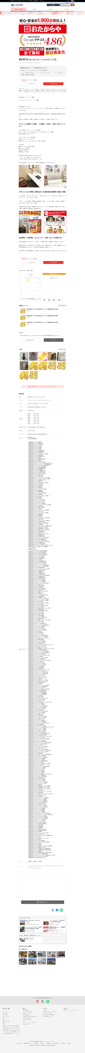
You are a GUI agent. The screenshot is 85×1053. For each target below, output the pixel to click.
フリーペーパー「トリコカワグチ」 (30, 1022)
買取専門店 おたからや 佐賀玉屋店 (36, 715)
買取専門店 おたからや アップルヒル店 (37, 821)
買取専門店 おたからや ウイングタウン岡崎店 (38, 657)
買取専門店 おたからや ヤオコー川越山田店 (38, 776)
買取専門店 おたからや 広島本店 (35, 678)
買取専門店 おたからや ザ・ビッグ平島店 (37, 674)
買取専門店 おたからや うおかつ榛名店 (37, 720)
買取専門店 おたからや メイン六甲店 (36, 634)
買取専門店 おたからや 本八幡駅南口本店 (37, 470)
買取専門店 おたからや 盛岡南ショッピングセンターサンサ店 (41, 648)
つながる (66, 9)
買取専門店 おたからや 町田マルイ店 (36, 713)
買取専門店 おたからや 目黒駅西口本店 (37, 576)
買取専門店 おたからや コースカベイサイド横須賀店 (39, 750)
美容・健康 (5, 1013)
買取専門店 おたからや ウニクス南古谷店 (37, 670)
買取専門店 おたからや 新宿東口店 (36, 487)
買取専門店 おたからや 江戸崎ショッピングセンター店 (40, 736)
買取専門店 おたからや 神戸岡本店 (36, 571)
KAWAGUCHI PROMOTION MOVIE (30, 1016)
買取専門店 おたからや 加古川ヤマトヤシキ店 (38, 591)
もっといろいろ (57, 72)
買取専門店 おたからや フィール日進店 (37, 759)
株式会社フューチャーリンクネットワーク (47, 1041)
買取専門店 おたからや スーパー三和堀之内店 (38, 686)
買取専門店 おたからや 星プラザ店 (36, 584)
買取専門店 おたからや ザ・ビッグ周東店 (37, 728)
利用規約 (36, 1043)
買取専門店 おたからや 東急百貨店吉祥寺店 (38, 830)
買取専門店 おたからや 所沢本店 (35, 516)
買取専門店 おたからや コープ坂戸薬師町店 (38, 692)
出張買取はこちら (31, 437)
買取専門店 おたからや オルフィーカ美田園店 (38, 746)
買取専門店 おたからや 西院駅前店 (36, 524)
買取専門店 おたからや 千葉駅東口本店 (37, 542)
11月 (33, 298)
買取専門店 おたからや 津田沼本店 (36, 753)
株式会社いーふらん (33, 549)
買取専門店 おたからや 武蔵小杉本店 (36, 696)
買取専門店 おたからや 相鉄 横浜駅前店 (37, 459)
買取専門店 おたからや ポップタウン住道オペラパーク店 (40, 644)
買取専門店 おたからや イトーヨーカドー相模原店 (39, 652)
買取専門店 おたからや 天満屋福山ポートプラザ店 (39, 787)
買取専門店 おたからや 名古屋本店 (36, 656)
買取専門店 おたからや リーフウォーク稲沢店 (38, 856)
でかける (50, 9)
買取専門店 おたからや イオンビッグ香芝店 (38, 489)
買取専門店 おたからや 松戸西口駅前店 (37, 472)
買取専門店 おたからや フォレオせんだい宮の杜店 (39, 689)
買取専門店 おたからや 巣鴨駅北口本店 (37, 521)
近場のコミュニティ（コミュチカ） (70, 1010)
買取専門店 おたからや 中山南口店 (36, 449)
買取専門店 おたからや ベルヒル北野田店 (37, 641)
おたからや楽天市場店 (32, 438)
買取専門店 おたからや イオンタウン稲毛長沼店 (39, 624)
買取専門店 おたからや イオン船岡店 (36, 557)
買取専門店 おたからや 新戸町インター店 (37, 828)
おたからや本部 (32, 547)
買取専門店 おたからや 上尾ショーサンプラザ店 (39, 533)
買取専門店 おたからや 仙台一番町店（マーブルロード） (40, 773)
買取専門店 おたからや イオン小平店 (36, 622)
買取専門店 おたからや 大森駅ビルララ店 (37, 479)
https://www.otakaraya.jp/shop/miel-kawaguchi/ (37, 434)
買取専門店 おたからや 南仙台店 (35, 851)
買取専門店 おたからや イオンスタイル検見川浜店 (39, 813)
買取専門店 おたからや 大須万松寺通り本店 (38, 562)
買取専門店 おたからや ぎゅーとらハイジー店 (38, 698)
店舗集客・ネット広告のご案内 (76, 12)
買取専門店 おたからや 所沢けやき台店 (37, 461)
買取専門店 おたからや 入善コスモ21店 (37, 687)
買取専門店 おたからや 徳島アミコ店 (36, 592)
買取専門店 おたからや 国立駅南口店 (36, 668)
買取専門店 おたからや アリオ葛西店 (36, 666)
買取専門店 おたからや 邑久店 (35, 843)
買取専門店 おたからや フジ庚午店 (36, 661)
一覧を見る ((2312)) (62, 305)
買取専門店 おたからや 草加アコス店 (36, 474)
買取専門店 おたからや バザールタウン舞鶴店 (38, 749)
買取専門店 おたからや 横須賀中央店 (36, 456)
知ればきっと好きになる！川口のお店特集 (11, 1025)
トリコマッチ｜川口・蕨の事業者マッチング (11, 1031)
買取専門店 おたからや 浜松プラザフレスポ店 (38, 679)
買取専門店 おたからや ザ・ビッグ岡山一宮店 (38, 673)
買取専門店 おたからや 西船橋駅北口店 (37, 536)
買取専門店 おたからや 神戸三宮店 (36, 824)
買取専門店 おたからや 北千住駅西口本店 (37, 560)
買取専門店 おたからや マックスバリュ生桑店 (38, 636)
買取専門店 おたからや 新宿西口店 (36, 452)
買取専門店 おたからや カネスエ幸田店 (37, 662)
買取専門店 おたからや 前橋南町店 (36, 494)
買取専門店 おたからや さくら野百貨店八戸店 (38, 594)
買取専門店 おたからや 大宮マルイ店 (36, 676)
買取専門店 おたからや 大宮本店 (35, 559)
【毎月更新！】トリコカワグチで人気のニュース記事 (12, 1027)
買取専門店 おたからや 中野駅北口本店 (37, 558)
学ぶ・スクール (6, 1016)
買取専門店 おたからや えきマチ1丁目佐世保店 (38, 817)
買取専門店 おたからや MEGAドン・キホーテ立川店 (39, 788)
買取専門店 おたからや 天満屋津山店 (36, 596)
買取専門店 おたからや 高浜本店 (35, 784)
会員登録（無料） (30, 340)
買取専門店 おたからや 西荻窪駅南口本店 (37, 577)
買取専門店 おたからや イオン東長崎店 (37, 771)
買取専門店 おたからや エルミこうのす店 (37, 708)
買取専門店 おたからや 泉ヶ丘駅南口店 (37, 658)
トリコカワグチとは (18, 1043)
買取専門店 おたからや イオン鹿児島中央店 (38, 540)
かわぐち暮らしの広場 (27, 1011)
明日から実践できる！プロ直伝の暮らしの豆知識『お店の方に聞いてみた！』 (12, 1030)
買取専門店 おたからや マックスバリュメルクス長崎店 (40, 504)
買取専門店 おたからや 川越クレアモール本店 (38, 526)
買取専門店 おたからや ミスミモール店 (37, 740)
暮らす (34, 9)
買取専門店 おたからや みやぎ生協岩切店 (37, 690)
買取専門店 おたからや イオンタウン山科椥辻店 (39, 797)
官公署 (4, 1022)
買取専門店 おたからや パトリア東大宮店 (37, 581)
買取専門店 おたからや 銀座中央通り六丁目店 (38, 610)
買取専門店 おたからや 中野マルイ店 (36, 502)
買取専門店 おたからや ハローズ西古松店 (37, 758)
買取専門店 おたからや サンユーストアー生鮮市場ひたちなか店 (42, 855)
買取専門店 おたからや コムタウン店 (36, 611)
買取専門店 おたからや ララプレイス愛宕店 (38, 729)
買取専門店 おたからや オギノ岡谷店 (36, 764)
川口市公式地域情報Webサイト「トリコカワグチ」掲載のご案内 (12, 1033)
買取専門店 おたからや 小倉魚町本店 (36, 532)
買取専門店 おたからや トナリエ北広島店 (37, 707)
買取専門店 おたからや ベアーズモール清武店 (38, 706)
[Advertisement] (43, 981)
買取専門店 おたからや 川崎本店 (35, 631)
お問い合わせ (42, 1043)
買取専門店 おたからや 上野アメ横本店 (37, 507)
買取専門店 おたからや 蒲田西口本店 (36, 534)
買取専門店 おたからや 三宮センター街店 (37, 473)
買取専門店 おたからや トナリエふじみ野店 (38, 716)
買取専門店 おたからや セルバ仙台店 (36, 627)
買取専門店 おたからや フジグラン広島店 (37, 664)
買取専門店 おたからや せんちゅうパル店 (37, 794)
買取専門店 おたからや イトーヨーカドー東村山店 (39, 509)
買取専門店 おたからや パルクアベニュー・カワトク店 (40, 790)
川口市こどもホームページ (28, 1013)
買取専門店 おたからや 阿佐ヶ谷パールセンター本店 (39, 608)
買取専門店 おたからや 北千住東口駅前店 (37, 466)
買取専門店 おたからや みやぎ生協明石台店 (38, 734)
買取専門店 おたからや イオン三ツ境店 (37, 500)
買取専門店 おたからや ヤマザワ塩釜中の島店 (38, 853)
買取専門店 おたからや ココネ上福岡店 (37, 809)
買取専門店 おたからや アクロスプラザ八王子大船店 (39, 763)
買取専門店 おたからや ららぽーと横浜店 (37, 822)
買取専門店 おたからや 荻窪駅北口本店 (37, 682)
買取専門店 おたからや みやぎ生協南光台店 (38, 691)
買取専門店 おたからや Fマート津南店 (37, 737)
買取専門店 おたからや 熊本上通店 (36, 789)
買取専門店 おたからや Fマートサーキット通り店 (39, 685)
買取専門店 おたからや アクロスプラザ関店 (38, 743)
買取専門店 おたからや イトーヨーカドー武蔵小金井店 (40, 525)
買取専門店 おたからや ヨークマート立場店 (38, 783)
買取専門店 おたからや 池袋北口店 (36, 443)
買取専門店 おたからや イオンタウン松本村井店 (39, 564)
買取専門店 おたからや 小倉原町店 (36, 587)
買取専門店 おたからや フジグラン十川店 (37, 493)
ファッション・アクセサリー (43, 72)
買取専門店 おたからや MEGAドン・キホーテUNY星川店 (40, 814)
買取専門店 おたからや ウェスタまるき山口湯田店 (39, 841)
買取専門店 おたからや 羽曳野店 (35, 831)
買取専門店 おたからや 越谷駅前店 (36, 483)
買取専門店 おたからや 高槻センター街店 (37, 730)
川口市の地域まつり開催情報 (48, 1014)
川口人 (24, 1021)
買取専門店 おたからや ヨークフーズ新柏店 (38, 800)
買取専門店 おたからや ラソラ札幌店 (36, 606)
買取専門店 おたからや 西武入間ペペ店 (37, 857)
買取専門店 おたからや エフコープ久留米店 (38, 805)
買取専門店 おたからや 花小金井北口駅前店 (38, 551)
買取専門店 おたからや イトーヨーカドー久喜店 (39, 482)
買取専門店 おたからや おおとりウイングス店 (38, 681)
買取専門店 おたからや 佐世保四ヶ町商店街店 (38, 554)
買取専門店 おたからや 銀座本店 (35, 496)
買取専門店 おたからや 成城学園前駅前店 (37, 468)
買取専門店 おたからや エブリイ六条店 (37, 768)
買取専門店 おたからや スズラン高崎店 (37, 811)
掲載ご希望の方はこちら (42, 902)
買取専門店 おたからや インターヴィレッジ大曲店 (39, 568)
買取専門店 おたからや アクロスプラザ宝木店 (38, 818)
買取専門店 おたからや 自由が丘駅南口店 (37, 538)
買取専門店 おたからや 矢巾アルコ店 (36, 747)
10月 (30, 298)
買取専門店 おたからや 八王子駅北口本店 (37, 544)
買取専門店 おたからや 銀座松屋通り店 (37, 451)
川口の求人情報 (26, 1024)
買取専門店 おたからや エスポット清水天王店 (38, 756)
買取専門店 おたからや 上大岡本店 (36, 444)
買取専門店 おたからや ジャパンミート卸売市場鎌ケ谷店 (40, 835)
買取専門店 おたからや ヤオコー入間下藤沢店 (38, 635)
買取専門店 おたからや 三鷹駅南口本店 (37, 572)
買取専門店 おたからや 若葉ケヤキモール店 (38, 647)
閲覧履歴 (50, 4)
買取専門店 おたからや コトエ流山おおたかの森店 (39, 517)
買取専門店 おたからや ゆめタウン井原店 (37, 717)
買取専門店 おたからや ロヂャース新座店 (37, 779)
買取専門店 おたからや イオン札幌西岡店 (37, 775)
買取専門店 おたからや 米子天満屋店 (36, 604)
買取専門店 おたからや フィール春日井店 (37, 588)
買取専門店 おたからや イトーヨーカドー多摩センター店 (40, 545)
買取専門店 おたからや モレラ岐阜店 (36, 613)
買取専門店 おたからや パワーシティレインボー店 (39, 477)
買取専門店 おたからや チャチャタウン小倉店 (38, 605)
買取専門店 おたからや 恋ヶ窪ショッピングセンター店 (40, 702)
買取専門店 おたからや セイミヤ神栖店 (37, 712)
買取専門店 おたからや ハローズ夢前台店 (37, 732)
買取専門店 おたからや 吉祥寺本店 (36, 519)
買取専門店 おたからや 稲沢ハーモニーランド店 (39, 838)
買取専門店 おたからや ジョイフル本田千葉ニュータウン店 (41, 726)
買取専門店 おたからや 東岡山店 (35, 844)
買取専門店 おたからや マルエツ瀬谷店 (37, 555)
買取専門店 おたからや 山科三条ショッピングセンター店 (40, 793)
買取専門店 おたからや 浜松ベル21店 (36, 614)
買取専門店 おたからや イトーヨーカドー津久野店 (39, 541)
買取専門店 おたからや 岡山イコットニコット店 (39, 638)
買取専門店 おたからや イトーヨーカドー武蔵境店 (39, 520)
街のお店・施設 (18, 9)
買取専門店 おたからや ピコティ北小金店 (37, 563)
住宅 (3, 1019)
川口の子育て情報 (26, 1017)
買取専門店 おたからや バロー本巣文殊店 (37, 808)
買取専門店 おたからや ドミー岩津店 (36, 762)
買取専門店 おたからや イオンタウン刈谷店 (38, 630)
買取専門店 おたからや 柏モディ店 (36, 511)
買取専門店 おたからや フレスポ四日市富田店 (38, 760)
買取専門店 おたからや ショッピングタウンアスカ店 (39, 660)
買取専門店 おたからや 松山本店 (35, 683)
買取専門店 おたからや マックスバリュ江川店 (38, 751)
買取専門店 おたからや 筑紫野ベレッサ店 (37, 804)
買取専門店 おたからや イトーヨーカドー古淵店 (39, 495)
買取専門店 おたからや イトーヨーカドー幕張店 (39, 537)
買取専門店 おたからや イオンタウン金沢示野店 (39, 672)
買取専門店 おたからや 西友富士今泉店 (37, 585)
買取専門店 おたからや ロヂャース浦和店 (37, 767)
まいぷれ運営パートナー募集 (65, 1043)
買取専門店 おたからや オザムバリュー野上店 (38, 806)
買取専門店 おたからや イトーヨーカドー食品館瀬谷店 (40, 754)
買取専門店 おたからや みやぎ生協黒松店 (37, 653)
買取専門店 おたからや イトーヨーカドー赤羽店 (39, 602)
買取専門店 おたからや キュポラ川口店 (37, 499)
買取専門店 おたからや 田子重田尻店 (36, 724)
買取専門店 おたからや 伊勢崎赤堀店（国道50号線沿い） (40, 849)
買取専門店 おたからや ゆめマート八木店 (37, 725)
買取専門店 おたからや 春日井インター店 (37, 847)
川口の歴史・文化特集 (27, 1019)
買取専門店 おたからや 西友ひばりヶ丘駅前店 (38, 546)
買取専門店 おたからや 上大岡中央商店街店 (38, 649)
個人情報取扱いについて (28, 1043)
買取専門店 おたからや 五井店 (35, 460)
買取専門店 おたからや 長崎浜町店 (36, 796)
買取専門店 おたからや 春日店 (35, 836)
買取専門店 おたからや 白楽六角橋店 (36, 709)
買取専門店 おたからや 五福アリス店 (36, 719)
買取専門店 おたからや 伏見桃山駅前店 (37, 567)
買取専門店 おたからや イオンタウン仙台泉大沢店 (39, 733)
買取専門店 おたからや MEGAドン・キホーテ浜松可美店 (40, 845)
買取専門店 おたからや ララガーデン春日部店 (38, 801)
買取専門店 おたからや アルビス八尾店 (37, 780)
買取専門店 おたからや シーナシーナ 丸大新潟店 (39, 566)
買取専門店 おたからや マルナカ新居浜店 (37, 553)
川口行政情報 (25, 1010)
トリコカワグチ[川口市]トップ (8, 12)
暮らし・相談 (5, 1014)
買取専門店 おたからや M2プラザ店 (36, 621)
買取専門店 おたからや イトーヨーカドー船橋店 (39, 600)
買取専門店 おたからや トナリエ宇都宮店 (37, 580)
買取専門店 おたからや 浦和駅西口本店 (37, 574)
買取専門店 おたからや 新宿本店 (35, 486)
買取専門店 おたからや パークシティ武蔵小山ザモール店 (40, 462)
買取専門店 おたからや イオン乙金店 (36, 770)
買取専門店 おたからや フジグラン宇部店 (37, 628)
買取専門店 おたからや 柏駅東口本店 (36, 618)
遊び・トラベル (6, 1017)
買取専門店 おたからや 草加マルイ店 (36, 700)
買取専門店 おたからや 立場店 (35, 448)
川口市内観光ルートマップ (48, 1016)
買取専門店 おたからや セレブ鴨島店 (36, 703)
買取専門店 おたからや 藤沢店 (35, 457)
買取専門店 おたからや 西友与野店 (36, 476)
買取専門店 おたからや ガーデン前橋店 (37, 704)
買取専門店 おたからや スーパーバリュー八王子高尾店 (40, 742)
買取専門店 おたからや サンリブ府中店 (37, 699)
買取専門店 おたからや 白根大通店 (36, 792)
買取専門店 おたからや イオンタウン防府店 (38, 677)
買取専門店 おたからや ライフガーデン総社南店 (39, 523)
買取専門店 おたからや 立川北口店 (36, 485)
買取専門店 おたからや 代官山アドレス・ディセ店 (39, 669)
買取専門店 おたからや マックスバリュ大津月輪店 (39, 766)
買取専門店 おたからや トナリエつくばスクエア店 (39, 655)
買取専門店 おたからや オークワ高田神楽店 (38, 741)
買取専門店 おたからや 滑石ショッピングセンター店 (39, 619)
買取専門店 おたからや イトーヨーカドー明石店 (39, 583)
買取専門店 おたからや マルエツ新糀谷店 (37, 503)
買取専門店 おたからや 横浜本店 (35, 442)
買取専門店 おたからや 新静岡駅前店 (36, 777)
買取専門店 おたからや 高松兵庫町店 (36, 609)
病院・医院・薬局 (6, 1021)
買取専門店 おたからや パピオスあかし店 (37, 665)
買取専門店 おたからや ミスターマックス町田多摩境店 (40, 464)
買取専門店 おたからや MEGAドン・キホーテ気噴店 (39, 785)
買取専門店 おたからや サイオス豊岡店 (37, 810)
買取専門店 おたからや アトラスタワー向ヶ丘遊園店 (39, 478)
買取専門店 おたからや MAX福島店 (36, 632)
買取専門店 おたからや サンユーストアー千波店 (39, 832)
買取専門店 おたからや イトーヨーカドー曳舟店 (39, 598)
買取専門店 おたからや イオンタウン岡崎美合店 (39, 465)
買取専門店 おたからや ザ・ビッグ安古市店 (38, 815)
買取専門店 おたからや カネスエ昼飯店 (37, 626)
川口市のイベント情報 (47, 1013)
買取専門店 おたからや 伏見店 (35, 839)
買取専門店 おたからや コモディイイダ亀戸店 (38, 711)
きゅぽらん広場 (26, 1014)
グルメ (4, 1010)
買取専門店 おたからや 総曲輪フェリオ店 (37, 597)
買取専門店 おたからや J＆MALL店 (36, 695)
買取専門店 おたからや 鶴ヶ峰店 (35, 447)
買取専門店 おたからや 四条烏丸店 (36, 506)
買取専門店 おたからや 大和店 (35, 445)
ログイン (57, 4)
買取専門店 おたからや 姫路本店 (35, 508)
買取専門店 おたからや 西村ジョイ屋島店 (37, 755)
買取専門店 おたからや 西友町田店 (36, 601)
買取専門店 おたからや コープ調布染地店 (37, 623)
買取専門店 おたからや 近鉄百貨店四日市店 (38, 823)
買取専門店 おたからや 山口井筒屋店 (36, 615)
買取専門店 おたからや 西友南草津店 (36, 639)
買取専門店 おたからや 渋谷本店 (35, 498)
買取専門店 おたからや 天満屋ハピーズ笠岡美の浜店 (39, 848)
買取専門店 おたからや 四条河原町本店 (37, 530)
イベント (45, 1010)
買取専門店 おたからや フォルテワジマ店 (37, 645)
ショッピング (24, 12)
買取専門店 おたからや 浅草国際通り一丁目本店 (39, 528)
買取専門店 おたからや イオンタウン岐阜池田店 (39, 651)
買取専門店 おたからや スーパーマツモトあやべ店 (39, 723)
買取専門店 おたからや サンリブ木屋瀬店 (37, 819)
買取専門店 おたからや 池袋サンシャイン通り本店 (39, 529)
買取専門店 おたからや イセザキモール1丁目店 (38, 453)
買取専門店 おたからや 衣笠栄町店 (36, 455)
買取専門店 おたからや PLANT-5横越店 (37, 840)
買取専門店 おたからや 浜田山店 (35, 481)
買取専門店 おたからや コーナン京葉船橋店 (38, 694)
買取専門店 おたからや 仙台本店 (35, 593)
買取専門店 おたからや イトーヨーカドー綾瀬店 (39, 512)
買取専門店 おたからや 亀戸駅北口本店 (37, 589)
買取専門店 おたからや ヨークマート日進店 (38, 798)
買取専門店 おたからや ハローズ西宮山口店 (38, 617)
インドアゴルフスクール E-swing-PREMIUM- (38, 550)
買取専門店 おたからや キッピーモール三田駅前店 (39, 575)
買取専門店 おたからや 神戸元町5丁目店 (37, 570)
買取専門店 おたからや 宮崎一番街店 (36, 643)
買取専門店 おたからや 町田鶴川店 (36, 515)
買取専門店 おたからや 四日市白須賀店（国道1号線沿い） (41, 852)
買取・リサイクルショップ (28, 72)
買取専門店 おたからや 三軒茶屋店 (36, 469)
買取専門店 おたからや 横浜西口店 (36, 513)
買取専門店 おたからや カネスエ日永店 (37, 579)
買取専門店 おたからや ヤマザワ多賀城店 (37, 802)
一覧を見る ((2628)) (62, 349)
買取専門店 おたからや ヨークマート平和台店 (38, 781)
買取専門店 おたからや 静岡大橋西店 (36, 491)
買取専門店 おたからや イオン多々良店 (37, 640)
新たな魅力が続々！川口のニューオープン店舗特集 (12, 1028)
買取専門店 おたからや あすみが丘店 (36, 834)
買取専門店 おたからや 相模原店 (35, 490)
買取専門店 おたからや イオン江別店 (36, 772)
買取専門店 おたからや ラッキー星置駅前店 (38, 721)
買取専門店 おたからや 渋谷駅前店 (36, 827)
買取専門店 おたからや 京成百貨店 (36, 826)
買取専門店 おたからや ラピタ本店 (36, 745)
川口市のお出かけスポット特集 (49, 1011)
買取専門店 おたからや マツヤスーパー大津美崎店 (39, 738)
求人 (3, 1024)
